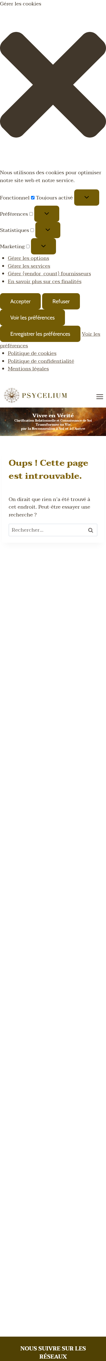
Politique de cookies (32, 353)
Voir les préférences (32, 317)
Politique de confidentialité (41, 361)
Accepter (20, 301)
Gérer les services (29, 266)
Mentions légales (28, 368)
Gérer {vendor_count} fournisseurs (49, 273)
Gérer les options (28, 258)
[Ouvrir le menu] (99, 396)
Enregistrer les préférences (40, 334)
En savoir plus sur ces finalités (45, 281)
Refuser (61, 301)
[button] (53, 86)
